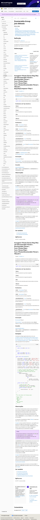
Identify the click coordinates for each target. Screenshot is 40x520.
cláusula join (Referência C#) (22, 474)
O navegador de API (23, 18)
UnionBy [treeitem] (5, 161)
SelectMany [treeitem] (5, 120)
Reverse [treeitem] (5, 115)
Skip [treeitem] (4, 131)
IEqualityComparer (23, 152)
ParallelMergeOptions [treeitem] (5, 203)
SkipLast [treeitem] (5, 133)
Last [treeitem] (4, 86)
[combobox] (6, 19)
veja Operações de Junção (20, 228)
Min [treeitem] (4, 97)
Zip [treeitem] (4, 165)
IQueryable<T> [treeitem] (4, 191)
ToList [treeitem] (4, 153)
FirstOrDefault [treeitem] (6, 72)
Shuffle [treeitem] (5, 126)
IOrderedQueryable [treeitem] (5, 185)
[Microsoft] (1, 8)
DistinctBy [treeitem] (5, 59)
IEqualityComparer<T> (33, 61)
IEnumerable (21, 124)
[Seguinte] (31, 8)
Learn (15, 18)
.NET (18, 18)
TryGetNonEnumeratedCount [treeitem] (8, 158)
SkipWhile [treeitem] (5, 135)
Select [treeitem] (4, 119)
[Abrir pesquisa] (33, 9)
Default (16, 187)
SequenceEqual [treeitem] (6, 124)
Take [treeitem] (4, 138)
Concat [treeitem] (5, 48)
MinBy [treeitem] (5, 99)
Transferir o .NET (35, 11)
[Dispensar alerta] (38, 2)
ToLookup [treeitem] (5, 155)
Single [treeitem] (5, 128)
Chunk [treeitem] (5, 46)
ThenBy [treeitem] (5, 144)
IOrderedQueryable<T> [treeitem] (6, 187)
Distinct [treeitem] (5, 57)
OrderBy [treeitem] (5, 104)
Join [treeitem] (4, 84)
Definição (16, 28)
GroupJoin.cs (21, 91)
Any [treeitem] (4, 37)
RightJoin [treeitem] (5, 117)
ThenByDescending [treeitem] (7, 146)
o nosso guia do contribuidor (20, 496)
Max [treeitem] (4, 93)
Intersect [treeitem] (5, 81)
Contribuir (26, 517)
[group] (27, 101)
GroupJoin (17, 189)
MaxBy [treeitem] (5, 95)
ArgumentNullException (19, 167)
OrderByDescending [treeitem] (7, 106)
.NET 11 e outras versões (20, 239)
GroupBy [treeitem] (5, 73)
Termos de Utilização (18, 519)
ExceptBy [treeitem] (5, 68)
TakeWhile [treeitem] (5, 142)
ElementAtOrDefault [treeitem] (7, 63)
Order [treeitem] (4, 102)
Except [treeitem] (5, 66)
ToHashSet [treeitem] (5, 151)
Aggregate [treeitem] (5, 32)
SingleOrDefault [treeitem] (6, 129)
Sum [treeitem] (4, 137)
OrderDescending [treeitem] (6, 108)
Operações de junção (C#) (22, 233)
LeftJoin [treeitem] (5, 90)
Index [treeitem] (4, 77)
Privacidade (31, 517)
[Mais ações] (38, 18)
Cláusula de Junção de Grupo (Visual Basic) (25, 475)
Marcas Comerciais (26, 519)
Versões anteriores (17, 517)
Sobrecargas (17, 29)
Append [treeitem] (5, 39)
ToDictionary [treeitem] (6, 149)
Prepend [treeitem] (5, 110)
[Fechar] (12, 17)
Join (19, 211)
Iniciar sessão (36, 8)
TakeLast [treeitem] (5, 140)
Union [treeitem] (4, 160)
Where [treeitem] (5, 163)
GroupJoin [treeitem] (5, 75)
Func (25, 133)
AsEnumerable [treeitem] (6, 41)
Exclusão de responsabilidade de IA (6, 517)
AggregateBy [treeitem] (6, 34)
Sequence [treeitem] (5, 122)
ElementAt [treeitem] (5, 61)
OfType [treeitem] (5, 101)
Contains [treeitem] (5, 50)
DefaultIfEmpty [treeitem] (6, 55)
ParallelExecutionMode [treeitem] (5, 201)
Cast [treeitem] (4, 45)
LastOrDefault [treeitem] (6, 88)
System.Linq (23, 40)
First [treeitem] (4, 70)
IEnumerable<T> (19, 161)
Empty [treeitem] (5, 64)
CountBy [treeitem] (5, 54)
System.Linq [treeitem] (4, 23)
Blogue (22, 517)
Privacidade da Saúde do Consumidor (7, 519)
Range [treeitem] (5, 111)
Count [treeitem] (4, 52)
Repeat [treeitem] (5, 113)
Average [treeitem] (5, 43)
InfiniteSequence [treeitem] (6, 79)
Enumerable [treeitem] (5, 28)
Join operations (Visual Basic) (22, 234)
